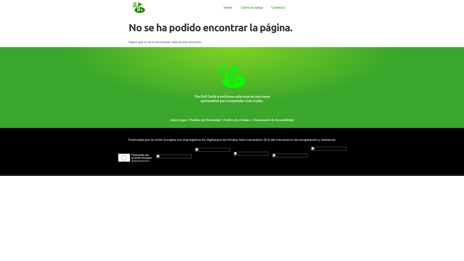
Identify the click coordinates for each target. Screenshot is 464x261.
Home (228, 7)
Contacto (278, 7)
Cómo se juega (252, 7)
